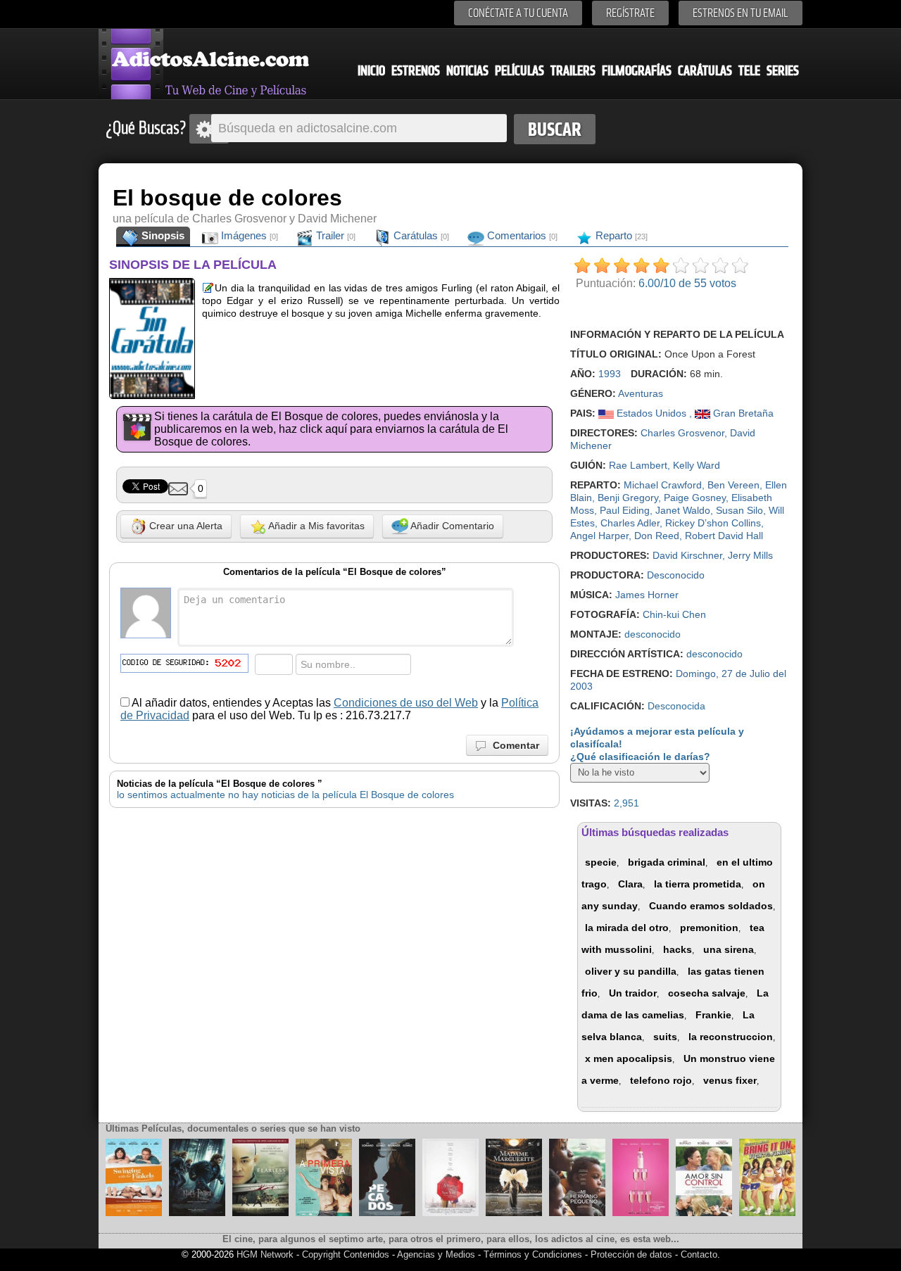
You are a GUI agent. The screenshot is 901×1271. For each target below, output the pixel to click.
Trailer (334, 235)
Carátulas (705, 71)
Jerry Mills (750, 555)
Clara (630, 884)
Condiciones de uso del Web (406, 703)
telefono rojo (661, 1080)
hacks (677, 949)
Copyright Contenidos (345, 1254)
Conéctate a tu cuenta (518, 13)
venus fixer (730, 1080)
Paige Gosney (695, 497)
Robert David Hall (724, 535)
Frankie (713, 1014)
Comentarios (520, 235)
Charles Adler (630, 523)
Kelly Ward (696, 465)
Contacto (699, 1254)
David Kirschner (687, 555)
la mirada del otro (627, 927)
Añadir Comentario (451, 525)
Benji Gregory (628, 497)
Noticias (467, 71)
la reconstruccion (730, 1036)
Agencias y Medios (436, 1254)
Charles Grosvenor (682, 432)
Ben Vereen (733, 485)
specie (601, 862)
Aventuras (640, 393)
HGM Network (265, 1254)
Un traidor (633, 993)
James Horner (647, 594)
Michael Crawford (663, 485)
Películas (519, 71)
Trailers (573, 71)
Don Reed (656, 535)
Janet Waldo (682, 510)
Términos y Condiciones (534, 1254)
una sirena (728, 949)
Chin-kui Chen (674, 614)
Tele (749, 71)
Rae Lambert (638, 465)
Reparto (620, 235)
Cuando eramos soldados (711, 905)
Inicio (371, 71)
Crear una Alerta (184, 525)
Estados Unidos (651, 413)
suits (665, 1036)
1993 (609, 373)
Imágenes (248, 235)
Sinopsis (161, 235)
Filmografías (637, 71)
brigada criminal (666, 862)
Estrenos (415, 71)
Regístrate (630, 13)
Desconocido (676, 575)
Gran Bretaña (742, 413)
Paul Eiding (625, 510)
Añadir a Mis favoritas (315, 525)
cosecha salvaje (706, 993)
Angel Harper (599, 535)
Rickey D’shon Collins (713, 523)
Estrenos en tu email (740, 13)
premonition (709, 927)
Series (783, 71)
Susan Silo (739, 510)
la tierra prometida (697, 884)
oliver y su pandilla (630, 971)
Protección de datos (631, 1254)
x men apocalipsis (628, 1058)
